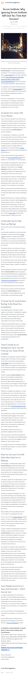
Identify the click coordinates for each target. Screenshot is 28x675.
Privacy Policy (9, 672)
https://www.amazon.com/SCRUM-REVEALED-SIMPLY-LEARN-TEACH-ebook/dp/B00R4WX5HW (12, 79)
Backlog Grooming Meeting (9, 280)
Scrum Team (12, 213)
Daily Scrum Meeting (12, 623)
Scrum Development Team (15, 157)
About (2, 672)
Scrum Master (4, 363)
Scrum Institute (9, 75)
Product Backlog (17, 517)
